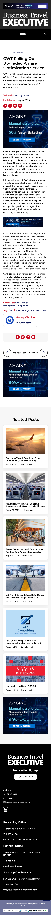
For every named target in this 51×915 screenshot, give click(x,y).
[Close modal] (47, 904)
